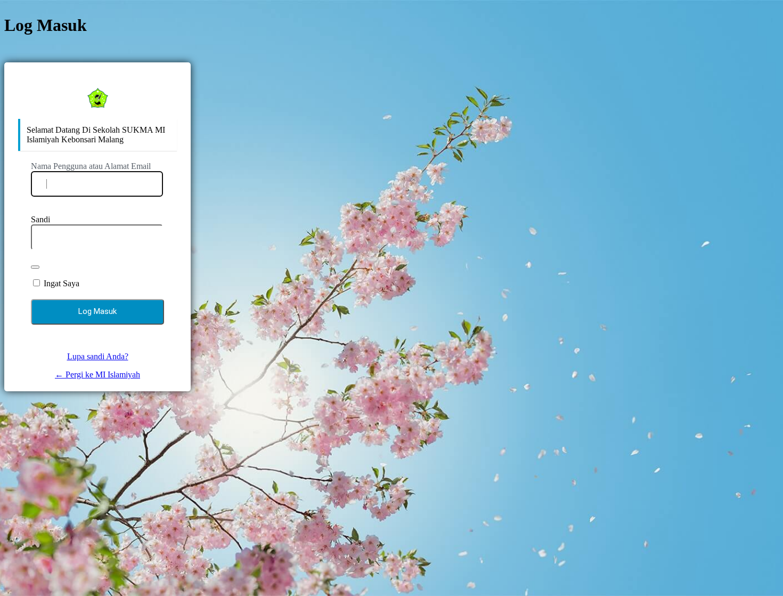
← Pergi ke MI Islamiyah (97, 374)
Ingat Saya (61, 283)
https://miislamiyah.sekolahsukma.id (97, 98)
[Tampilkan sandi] (35, 267)
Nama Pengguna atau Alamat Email (91, 166)
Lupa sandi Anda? (97, 356)
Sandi (40, 219)
